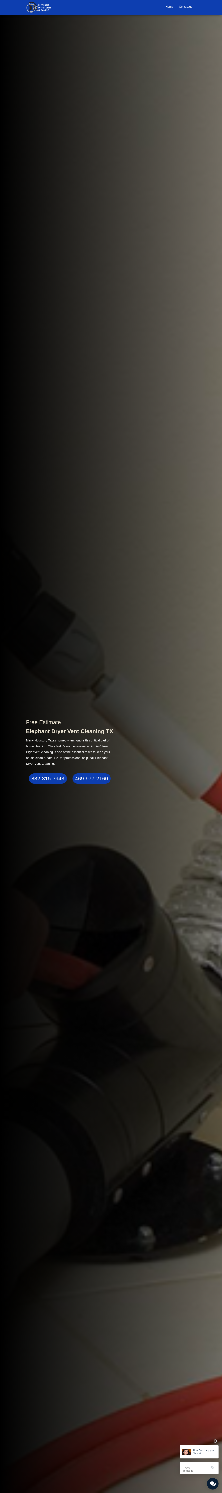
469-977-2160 (91, 778)
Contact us (185, 6)
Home (169, 6)
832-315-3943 (47, 778)
